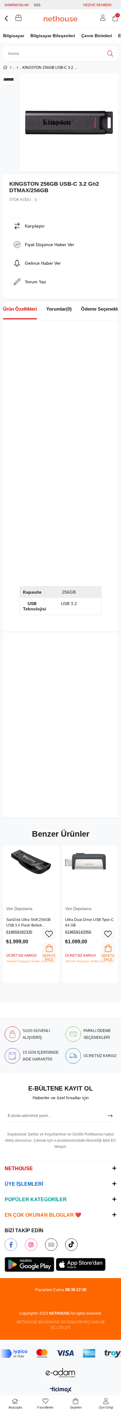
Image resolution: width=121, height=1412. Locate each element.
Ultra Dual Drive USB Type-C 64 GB (89, 922)
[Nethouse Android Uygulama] (29, 1264)
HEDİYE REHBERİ (97, 5)
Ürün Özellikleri (20, 309)
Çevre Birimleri (96, 35)
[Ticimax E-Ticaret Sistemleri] (61, 1390)
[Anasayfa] (10, 67)
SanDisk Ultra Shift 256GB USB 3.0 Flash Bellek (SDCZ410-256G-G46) (28, 923)
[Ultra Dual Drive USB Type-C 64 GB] (90, 874)
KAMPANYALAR (17, 5)
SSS (37, 5)
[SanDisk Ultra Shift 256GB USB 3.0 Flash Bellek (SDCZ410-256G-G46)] (31, 874)
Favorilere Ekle (49, 934)
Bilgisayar (13, 35)
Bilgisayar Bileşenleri (52, 35)
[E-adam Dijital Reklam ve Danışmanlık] (60, 1372)
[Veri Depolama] (17, 67)
